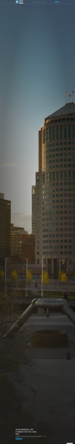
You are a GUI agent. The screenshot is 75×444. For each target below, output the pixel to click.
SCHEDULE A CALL (19, 438)
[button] (33, 1)
